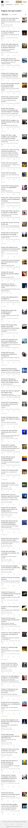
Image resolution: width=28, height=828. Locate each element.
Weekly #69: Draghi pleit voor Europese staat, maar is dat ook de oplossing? (10, 721)
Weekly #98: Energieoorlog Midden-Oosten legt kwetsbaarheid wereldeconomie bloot (10, 326)
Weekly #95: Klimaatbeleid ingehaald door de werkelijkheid (10, 369)
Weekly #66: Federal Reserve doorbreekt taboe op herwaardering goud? (9, 762)
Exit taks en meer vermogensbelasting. (10, 226)
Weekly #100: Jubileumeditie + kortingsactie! (10, 297)
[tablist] (9, 14)
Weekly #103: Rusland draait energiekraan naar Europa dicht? (10, 248)
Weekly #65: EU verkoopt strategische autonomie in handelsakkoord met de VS (8, 777)
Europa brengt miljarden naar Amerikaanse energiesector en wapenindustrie (8, 781)
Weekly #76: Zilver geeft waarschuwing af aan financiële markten (10, 619)
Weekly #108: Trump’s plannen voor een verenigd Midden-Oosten (10, 187)
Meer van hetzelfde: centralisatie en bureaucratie (9, 725)
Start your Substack (10, 824)
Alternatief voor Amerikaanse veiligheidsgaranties (8, 50)
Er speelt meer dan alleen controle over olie (10, 358)
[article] (14, 23)
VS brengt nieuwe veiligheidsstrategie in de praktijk (10, 462)
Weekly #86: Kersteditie (8, 483)
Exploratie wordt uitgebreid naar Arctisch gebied (10, 22)
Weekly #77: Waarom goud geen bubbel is (10, 607)
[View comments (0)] (8, 28)
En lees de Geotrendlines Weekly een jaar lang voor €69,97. (10, 289)
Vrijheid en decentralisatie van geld (9, 752)
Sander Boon (9, 26)
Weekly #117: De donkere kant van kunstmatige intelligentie (9, 74)
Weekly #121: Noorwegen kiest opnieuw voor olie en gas (10, 19)
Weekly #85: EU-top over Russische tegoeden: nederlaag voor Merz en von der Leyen (10, 496)
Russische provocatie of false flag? (9, 694)
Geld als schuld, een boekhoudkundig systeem (10, 175)
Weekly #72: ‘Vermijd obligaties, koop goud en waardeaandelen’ (10, 677)
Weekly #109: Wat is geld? (8, 173)
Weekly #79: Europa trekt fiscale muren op (10, 578)
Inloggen (25, 2)
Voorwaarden (16, 821)
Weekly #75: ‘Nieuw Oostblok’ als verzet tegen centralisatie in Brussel (10, 634)
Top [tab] (10, 14)
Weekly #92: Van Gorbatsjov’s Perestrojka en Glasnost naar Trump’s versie (9, 404)
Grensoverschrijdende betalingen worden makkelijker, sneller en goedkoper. (9, 808)
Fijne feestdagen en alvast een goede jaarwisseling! (9, 485)
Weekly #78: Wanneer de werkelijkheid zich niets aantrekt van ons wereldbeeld (10, 593)
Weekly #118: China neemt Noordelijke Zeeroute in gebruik (10, 59)
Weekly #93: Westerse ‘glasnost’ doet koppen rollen (10, 391)
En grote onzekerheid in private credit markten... (10, 316)
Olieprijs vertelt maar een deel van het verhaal (10, 89)
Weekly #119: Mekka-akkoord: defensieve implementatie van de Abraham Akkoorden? (10, 45)
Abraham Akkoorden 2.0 (7, 191)
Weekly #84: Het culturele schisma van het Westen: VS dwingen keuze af (9, 509)
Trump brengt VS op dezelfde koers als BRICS (10, 35)
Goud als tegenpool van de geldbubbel (10, 610)
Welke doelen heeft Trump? (7, 277)
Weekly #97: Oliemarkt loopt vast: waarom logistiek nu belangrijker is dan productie (9, 341)
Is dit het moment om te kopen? (8, 422)
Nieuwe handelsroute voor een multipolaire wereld (8, 62)
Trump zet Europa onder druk (8, 450)
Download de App (19, 824)
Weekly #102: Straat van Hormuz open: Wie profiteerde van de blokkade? (10, 262)
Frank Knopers (10, 37)
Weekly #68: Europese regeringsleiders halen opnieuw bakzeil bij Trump (10, 736)
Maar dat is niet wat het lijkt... (8, 569)
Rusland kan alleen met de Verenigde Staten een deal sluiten (9, 526)
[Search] (25, 14)
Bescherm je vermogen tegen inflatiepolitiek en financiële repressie (9, 680)
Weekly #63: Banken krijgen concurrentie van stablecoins (9, 805)
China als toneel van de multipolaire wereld (9, 708)
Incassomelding (23, 821)
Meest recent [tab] (5, 14)
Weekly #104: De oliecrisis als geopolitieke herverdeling (9, 233)
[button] (2, 4)
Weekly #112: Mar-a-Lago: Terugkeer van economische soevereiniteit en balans (9, 136)
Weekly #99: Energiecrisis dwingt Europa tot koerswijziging (8, 312)
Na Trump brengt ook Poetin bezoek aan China (10, 203)
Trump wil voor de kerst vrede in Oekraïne (8, 557)
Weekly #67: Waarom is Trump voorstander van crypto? (10, 749)
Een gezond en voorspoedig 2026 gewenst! (9, 472)
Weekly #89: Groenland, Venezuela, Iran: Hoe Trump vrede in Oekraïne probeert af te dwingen (10, 446)
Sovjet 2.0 (3, 407)
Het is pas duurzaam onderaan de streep (10, 372)
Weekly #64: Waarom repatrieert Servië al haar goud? (10, 793)
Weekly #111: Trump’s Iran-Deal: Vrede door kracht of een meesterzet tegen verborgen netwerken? (10, 151)
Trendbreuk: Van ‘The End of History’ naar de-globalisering (9, 215)
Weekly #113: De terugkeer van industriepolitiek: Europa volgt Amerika (10, 122)
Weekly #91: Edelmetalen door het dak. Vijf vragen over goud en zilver (10, 419)
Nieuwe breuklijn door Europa (8, 796)
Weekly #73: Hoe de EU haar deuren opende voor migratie (9, 664)
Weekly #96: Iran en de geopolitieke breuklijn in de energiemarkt (9, 354)
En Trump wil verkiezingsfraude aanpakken (8, 101)
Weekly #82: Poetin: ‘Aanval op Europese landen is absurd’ (10, 539)
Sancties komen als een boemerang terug (9, 251)
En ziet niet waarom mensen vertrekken (10, 581)
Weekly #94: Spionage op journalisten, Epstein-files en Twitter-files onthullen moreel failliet (10, 380)
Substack (7, 826)
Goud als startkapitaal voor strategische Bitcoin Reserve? (10, 766)
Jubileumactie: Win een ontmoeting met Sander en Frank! (9, 285)
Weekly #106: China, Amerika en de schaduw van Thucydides (10, 211)
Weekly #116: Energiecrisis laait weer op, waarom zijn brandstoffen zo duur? (10, 85)
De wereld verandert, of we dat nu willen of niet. (10, 597)
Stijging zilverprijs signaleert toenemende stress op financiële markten (8, 624)
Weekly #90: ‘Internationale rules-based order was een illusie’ (9, 432)
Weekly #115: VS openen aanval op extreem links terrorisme (10, 97)
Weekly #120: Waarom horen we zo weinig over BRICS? (10, 32)
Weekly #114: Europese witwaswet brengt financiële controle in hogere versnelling (10, 110)
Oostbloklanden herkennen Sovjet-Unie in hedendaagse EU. (10, 638)
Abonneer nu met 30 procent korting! (10, 300)
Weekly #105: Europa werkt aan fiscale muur (10, 223)
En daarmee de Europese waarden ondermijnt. (9, 667)
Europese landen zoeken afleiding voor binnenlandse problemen (10, 542)
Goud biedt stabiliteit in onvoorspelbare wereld (10, 651)
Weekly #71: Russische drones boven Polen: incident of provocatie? (9, 690)
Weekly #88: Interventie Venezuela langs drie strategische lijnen (8, 458)
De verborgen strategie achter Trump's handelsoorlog (10, 140)
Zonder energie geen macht (7, 265)
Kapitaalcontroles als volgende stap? (9, 113)
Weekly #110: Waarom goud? (9, 163)
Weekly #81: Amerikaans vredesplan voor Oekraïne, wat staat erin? (10, 553)
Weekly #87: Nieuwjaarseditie (9, 470)
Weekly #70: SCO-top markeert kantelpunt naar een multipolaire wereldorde (10, 704)
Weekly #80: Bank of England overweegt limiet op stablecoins (10, 566)
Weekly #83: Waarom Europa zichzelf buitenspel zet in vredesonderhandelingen (9, 522)
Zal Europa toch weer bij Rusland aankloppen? (8, 330)
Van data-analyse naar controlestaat (9, 76)
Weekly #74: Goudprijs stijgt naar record (9, 648)
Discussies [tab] (14, 14)
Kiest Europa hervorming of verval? (9, 512)
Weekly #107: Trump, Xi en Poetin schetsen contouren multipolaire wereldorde (10, 199)
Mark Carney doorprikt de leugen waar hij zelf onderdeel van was (10, 436)
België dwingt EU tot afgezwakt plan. (9, 499)
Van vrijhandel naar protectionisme (9, 125)
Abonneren (18, 2)
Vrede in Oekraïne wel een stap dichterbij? (8, 740)
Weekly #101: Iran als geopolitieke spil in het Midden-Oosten (10, 273)
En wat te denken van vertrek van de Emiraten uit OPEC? (9, 236)
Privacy (12, 821)
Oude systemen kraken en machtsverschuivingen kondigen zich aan (10, 395)
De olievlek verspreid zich (7, 384)
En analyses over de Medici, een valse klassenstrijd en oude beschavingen (10, 155)
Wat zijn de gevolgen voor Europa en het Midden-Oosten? (10, 345)
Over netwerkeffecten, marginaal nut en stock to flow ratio (10, 165)
